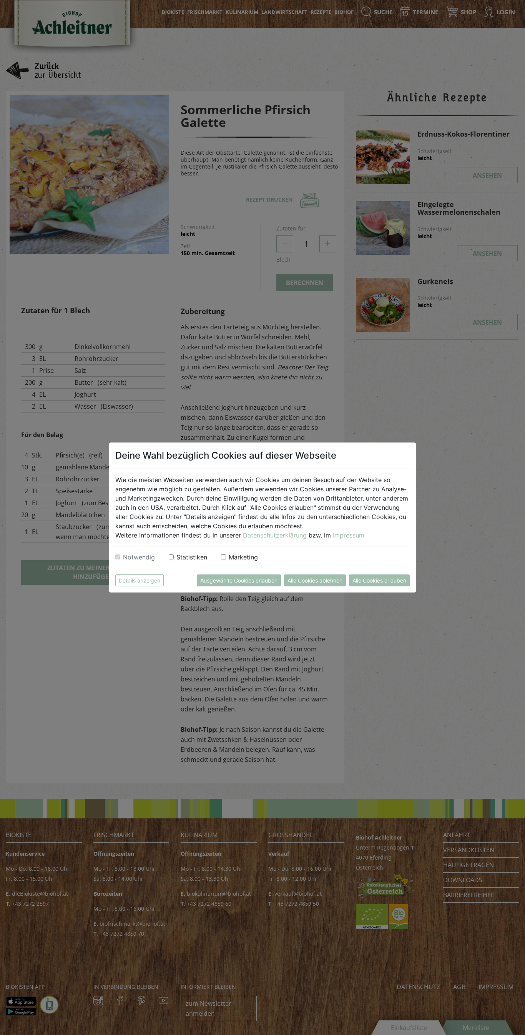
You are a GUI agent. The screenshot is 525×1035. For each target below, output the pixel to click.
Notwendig (139, 557)
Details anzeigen (139, 580)
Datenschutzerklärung (275, 535)
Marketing (243, 557)
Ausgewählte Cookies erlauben (238, 580)
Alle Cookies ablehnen (314, 580)
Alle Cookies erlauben (379, 580)
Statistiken (191, 557)
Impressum (348, 535)
